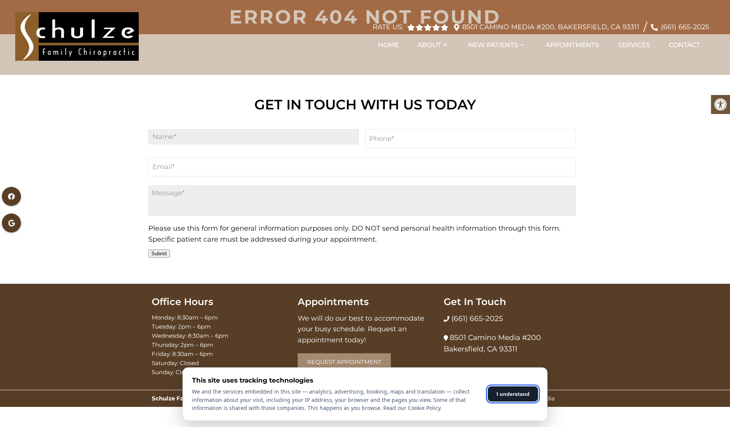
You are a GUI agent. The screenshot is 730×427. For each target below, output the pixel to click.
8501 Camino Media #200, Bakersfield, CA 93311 (551, 27)
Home (388, 45)
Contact (684, 45)
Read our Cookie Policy (411, 407)
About (429, 45)
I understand (513, 394)
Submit (159, 253)
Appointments (572, 45)
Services (634, 45)
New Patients (493, 45)
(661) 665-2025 (685, 27)
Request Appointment (344, 361)
